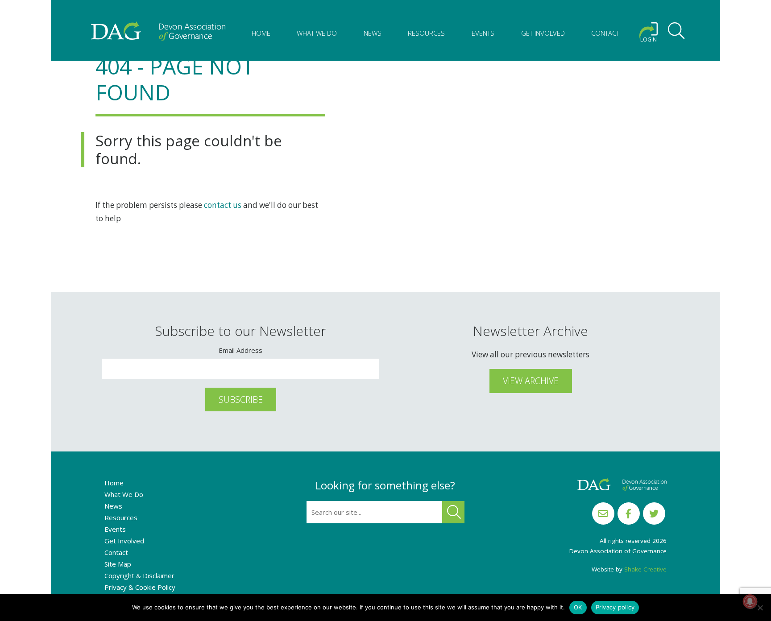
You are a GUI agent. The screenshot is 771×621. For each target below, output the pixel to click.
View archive (531, 381)
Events (483, 33)
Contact (605, 33)
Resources (426, 33)
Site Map (117, 563)
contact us (222, 205)
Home (261, 33)
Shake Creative (645, 569)
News (372, 33)
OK (578, 607)
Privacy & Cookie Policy (139, 587)
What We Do (317, 33)
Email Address (240, 350)
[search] (676, 32)
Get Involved (543, 33)
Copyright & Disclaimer (139, 575)
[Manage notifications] (750, 601)
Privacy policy (615, 607)
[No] (759, 607)
